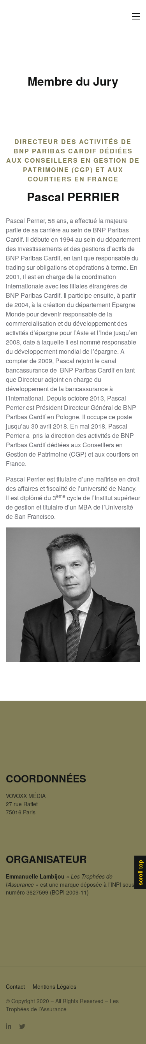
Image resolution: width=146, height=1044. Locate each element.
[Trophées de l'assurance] (22, 16)
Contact (15, 986)
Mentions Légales (54, 986)
